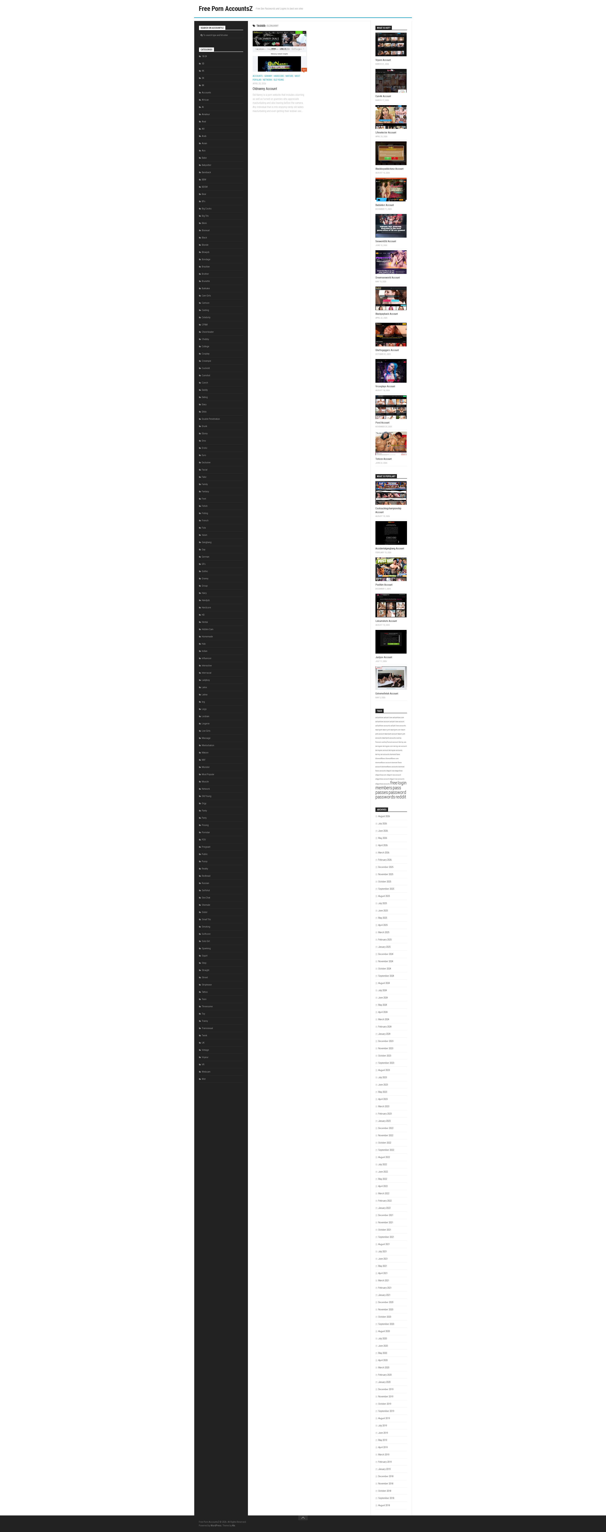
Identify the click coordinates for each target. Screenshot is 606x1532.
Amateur (206, 114)
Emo (204, 440)
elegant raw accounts (396, 779)
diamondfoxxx (380, 758)
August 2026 (384, 816)
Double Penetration (211, 419)
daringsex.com (388, 746)
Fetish (205, 506)
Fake (204, 477)
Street (205, 977)
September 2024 (386, 975)
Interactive (207, 665)
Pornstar (206, 832)
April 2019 (383, 1447)
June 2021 (383, 1258)
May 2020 (382, 1353)
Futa (204, 527)
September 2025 (386, 888)
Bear (204, 194)
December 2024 (385, 954)
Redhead (206, 875)
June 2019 (383, 1432)
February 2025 (385, 939)
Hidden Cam (207, 629)
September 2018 (386, 1498)
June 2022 (383, 1171)
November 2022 (385, 1135)
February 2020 (385, 1374)
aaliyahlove (379, 717)
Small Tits (206, 919)
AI (203, 107)
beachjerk (378, 730)
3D (203, 63)
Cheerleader (208, 331)
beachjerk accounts (389, 738)
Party (204, 817)
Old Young (279, 80)
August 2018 (384, 1505)
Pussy (204, 861)
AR (203, 128)
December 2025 (385, 867)
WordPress (216, 1525)
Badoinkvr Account (384, 205)
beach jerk (386, 730)
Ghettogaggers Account (387, 350)
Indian (204, 651)
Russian (205, 883)
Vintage (205, 1050)
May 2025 (382, 917)
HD (203, 614)
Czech (205, 382)
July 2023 (382, 1077)
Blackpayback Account (386, 313)
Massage (206, 738)
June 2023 (383, 1084)
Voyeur (205, 1057)
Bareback (206, 172)
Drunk (204, 426)
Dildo (204, 411)
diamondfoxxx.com (392, 758)
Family (205, 484)
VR (203, 1064)
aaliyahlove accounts (382, 726)
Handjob (206, 600)
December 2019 (385, 1389)
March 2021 (383, 1280)
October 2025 (384, 881)
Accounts (258, 76)
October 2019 (384, 1403)
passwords (385, 797)
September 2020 (386, 1324)
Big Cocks (206, 208)
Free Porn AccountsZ (226, 8)
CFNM (205, 324)
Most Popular (208, 774)
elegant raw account (394, 775)
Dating (205, 397)
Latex (204, 687)
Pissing (205, 825)
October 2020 (384, 1316)
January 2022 (384, 1208)
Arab (204, 136)
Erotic (204, 448)
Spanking (206, 948)
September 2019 (386, 1411)
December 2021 (385, 1215)
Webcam (206, 1071)
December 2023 (385, 1041)
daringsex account (381, 750)
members (383, 787)
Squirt (205, 955)
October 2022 (384, 1142)
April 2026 (383, 845)
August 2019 (384, 1418)
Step (204, 963)
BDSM (205, 186)
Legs (204, 709)
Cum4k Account (383, 96)
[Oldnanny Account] (280, 51)
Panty (204, 810)
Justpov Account (383, 657)
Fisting (205, 513)
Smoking (206, 926)
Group (205, 585)
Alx (233, 1525)
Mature (289, 76)
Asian (204, 143)
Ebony (205, 433)
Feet (204, 498)
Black (204, 237)
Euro (204, 455)
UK (203, 1042)
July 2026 (382, 823)
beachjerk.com (395, 730)
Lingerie (206, 723)
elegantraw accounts (382, 784)
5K (203, 78)
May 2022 (382, 1179)
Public (205, 854)
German (205, 556)
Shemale (206, 904)
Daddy (205, 390)
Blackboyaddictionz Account (389, 168)
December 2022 (385, 1128)
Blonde (205, 244)
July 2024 (382, 990)
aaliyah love (388, 717)
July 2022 (382, 1164)
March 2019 (383, 1454)
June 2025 (383, 910)
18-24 (204, 56)
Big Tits (205, 215)
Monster (206, 767)
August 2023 (384, 1070)
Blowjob (205, 252)
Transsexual (207, 1028)
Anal (204, 121)
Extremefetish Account (386, 693)
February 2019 (385, 1461)
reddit (401, 797)
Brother (205, 273)
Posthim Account (383, 584)
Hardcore (279, 76)
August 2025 (384, 896)
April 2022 (383, 1186)
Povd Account (382, 422)
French (205, 520)
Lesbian (205, 716)
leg (203, 701)
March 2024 (383, 1019)
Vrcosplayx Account (385, 386)
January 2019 (384, 1469)
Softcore (206, 934)
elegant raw (390, 771)
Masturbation (208, 745)
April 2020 (383, 1360)
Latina (204, 694)
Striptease (207, 984)
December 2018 (385, 1476)
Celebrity (206, 317)
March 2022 (383, 1193)
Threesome (207, 1006)
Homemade (207, 636)
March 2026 (383, 852)
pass (397, 787)
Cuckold (206, 368)
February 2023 (385, 1113)
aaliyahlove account (382, 722)
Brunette (206, 281)
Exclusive (206, 462)
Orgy (204, 803)
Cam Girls (206, 295)
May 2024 (382, 1004)
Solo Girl (206, 941)
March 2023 (383, 1106)
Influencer (206, 658)
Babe (204, 157)
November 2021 (385, 1222)
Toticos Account (383, 458)
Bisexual (206, 230)
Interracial (206, 672)
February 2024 (385, 1026)
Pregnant (206, 846)
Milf (203, 759)
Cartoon (205, 302)
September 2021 (386, 1237)
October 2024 (384, 968)
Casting (205, 310)
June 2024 (383, 997)
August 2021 (384, 1244)
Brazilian (206, 266)
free (393, 783)
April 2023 (383, 1099)
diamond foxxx (395, 754)
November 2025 (385, 874)
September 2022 (386, 1150)
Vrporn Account (383, 59)
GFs (203, 564)
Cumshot (206, 375)
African (205, 99)
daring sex (402, 742)
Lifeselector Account (385, 132)
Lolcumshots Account (386, 621)
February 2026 (385, 859)
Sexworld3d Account (385, 241)
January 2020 (384, 1382)
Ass (203, 150)
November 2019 (385, 1396)
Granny (268, 76)
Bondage (206, 259)
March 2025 (383, 932)
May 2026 (382, 838)
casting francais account (390, 742)
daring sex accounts (382, 754)
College (205, 346)
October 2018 (384, 1490)
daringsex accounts (395, 750)
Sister (205, 912)
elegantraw (398, 771)
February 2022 (385, 1200)
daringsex (378, 746)
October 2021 (384, 1229)
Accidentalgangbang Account (389, 548)
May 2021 (382, 1266)
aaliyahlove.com (398, 717)
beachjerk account (391, 734)
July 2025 (382, 903)
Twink (204, 1035)
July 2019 (382, 1425)
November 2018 (385, 1483)
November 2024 (385, 961)
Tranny (205, 1021)
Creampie (206, 361)
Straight (205, 970)
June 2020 (383, 1345)
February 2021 (385, 1287)
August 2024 (384, 983)
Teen (204, 999)
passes (381, 792)
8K (203, 85)
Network (267, 80)
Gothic (205, 571)
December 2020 (385, 1302)
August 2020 (384, 1331)
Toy (203, 1013)
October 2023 (384, 1055)
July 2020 (382, 1338)
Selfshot (206, 890)
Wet (204, 1079)
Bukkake (206, 288)
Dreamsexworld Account (387, 277)
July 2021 (382, 1251)
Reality (205, 868)
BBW (204, 179)
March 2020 (383, 1367)
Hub (204, 643)
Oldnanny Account (265, 89)
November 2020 (385, 1309)
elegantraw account (382, 779)
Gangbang (206, 542)
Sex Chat (206, 897)
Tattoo (205, 992)
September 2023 (386, 1062)
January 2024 (384, 1033)
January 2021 (384, 1295)
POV (204, 839)
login (402, 783)
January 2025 (384, 946)
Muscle (205, 781)
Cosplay (205, 353)
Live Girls (206, 730)
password (397, 792)
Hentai (205, 622)
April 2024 (383, 1012)
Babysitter (206, 165)
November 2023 (385, 1048)
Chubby (205, 339)
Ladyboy (206, 680)
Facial (204, 469)
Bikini (204, 223)
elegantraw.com (380, 775)
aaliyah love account (397, 722)
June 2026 (383, 830)
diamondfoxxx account (383, 763)
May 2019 (382, 1440)
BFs (203, 201)
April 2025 (383, 925)
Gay (203, 549)
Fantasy (205, 491)
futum (204, 535)
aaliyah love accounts (398, 726)
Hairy (204, 593)
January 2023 (384, 1121)
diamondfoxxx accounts (389, 767)
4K (203, 70)
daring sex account (400, 746)
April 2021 (383, 1273)
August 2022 (384, 1157)
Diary (204, 404)
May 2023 (382, 1092)
